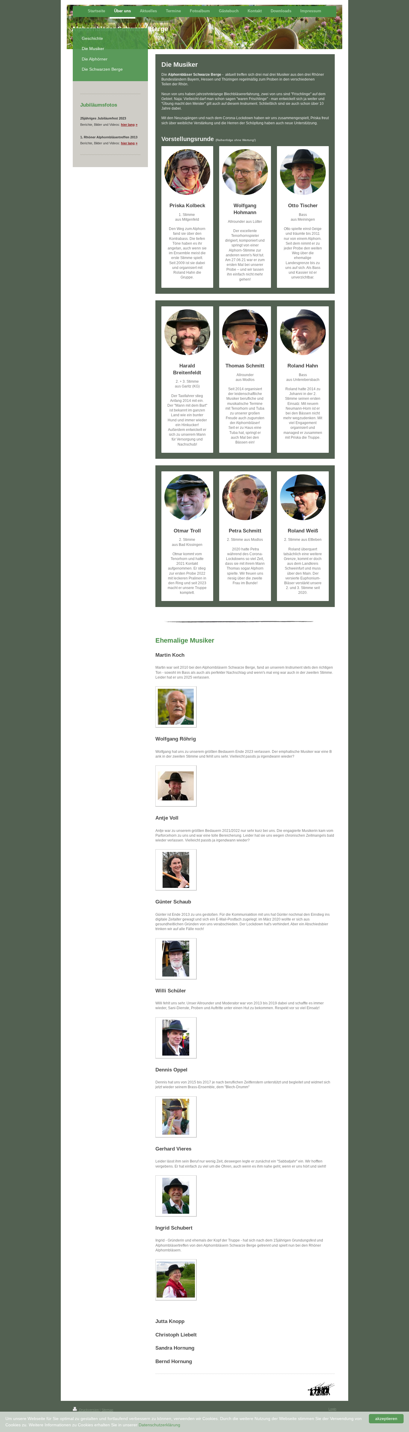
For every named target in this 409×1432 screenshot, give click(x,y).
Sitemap (107, 1410)
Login (332, 1409)
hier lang (128, 124)
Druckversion (89, 1410)
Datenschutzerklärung (159, 1424)
